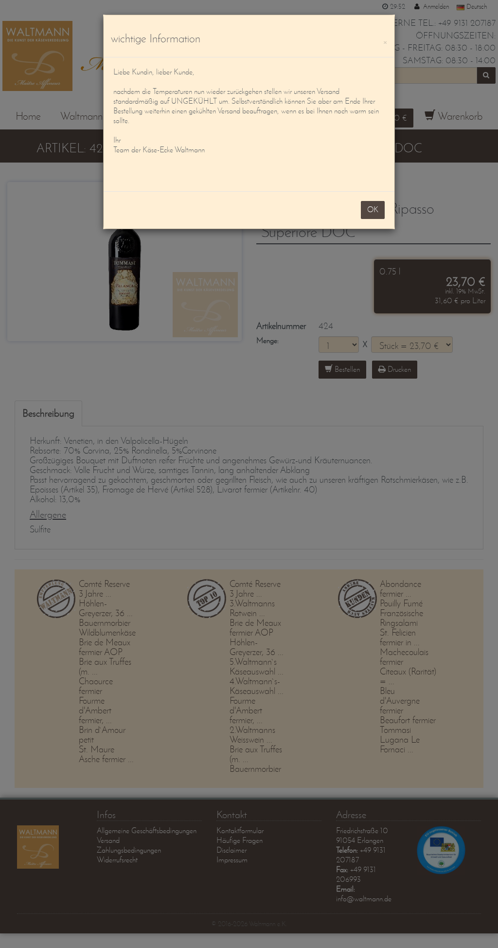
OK (372, 209)
